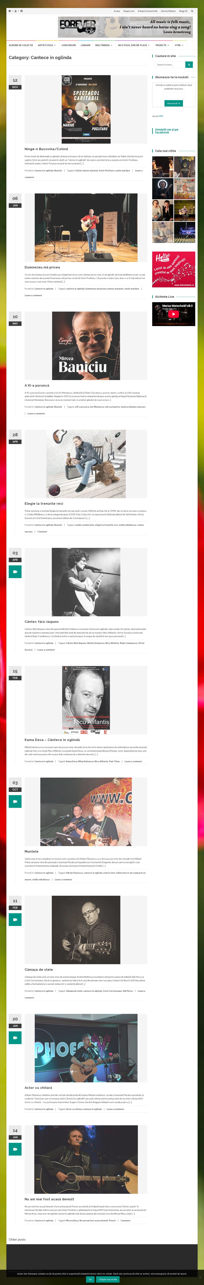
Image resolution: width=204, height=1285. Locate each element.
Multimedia (102, 45)
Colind (78, 170)
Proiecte (161, 45)
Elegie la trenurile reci (44, 503)
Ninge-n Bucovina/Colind (46, 149)
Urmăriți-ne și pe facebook (166, 131)
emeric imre (109, 873)
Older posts (17, 1239)
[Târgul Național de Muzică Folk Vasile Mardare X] (162, 232)
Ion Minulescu (97, 407)
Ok (90, 1279)
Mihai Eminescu (86, 761)
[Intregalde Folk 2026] (184, 232)
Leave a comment (33, 295)
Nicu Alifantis (112, 643)
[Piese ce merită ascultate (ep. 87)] (184, 210)
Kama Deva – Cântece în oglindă (52, 740)
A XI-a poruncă (37, 385)
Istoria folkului (168, 11)
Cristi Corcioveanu (112, 991)
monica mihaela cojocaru (133, 407)
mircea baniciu (112, 407)
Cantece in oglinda (43, 170)
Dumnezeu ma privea (95, 288)
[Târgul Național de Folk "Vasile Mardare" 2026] (184, 188)
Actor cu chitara (74, 1109)
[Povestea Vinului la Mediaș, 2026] (184, 167)
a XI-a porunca (82, 407)
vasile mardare (122, 170)
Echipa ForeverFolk (147, 11)
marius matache (90, 170)
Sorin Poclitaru (106, 170)
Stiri (178, 45)
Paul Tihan (114, 761)
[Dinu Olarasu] (162, 188)
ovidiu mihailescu (127, 525)
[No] (200, 1277)
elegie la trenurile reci (106, 525)
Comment (42, 531)
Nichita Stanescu (95, 643)
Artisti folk (45, 45)
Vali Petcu (128, 991)
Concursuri (69, 45)
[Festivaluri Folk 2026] (162, 167)
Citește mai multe (108, 1279)
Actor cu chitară (38, 1088)
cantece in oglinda (75, 288)
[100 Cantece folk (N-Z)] (162, 210)
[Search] (189, 64)
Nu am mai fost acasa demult (94, 1220)
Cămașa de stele (39, 970)
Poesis (112, 1220)
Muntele (32, 851)
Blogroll (183, 11)
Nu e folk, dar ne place (132, 45)
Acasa (117, 11)
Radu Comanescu (128, 643)
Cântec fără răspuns (42, 622)
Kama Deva (71, 761)
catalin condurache (84, 525)
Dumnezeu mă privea (42, 267)
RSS (161, 116)
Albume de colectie (21, 45)
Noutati (58, 170)
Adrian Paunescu (74, 873)
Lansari (85, 45)
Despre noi (129, 11)
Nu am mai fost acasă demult (49, 1199)
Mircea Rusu (72, 1220)
